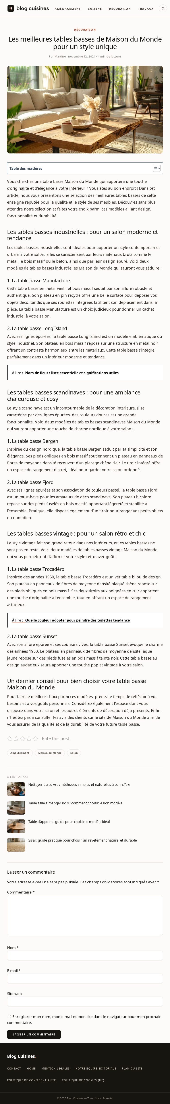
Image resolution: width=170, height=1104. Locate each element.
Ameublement (19, 752)
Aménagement (68, 9)
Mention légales (56, 1068)
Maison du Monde (50, 752)
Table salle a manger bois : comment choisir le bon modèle (75, 803)
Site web (14, 993)
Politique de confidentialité (31, 1080)
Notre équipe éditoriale (95, 1068)
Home (31, 1068)
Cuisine (95, 9)
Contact (14, 1068)
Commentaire (21, 892)
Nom (13, 947)
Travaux (146, 9)
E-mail (14, 970)
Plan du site (132, 1068)
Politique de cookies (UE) (83, 1080)
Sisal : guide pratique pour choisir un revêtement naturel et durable (82, 840)
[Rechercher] (163, 8)
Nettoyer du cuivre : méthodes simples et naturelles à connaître (79, 784)
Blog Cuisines (21, 1056)
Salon (74, 752)
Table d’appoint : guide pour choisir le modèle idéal (69, 821)
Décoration (120, 9)
